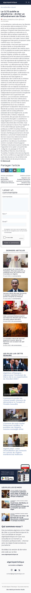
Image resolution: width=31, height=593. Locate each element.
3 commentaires (16, 276)
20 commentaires (16, 321)
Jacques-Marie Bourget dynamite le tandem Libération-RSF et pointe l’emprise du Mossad (15, 295)
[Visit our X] (19, 570)
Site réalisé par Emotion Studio (15, 589)
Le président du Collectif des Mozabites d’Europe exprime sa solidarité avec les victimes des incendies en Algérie (14, 271)
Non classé (12, 7)
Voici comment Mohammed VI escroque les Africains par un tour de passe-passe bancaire (15, 317)
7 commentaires (16, 298)
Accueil (3, 7)
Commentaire (7, 196)
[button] (26, 2)
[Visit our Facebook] (11, 570)
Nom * (4, 214)
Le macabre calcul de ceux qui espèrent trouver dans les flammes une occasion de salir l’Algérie (13, 341)
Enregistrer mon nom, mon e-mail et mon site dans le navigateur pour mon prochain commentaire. (15, 231)
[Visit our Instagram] (15, 570)
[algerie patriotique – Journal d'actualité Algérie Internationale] (10, 2)
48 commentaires (16, 345)
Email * (4, 221)
